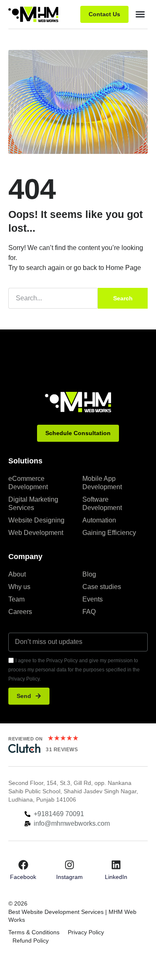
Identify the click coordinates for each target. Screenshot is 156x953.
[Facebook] (23, 865)
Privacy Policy (86, 932)
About (17, 574)
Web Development (35, 532)
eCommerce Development (28, 482)
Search (123, 298)
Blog (89, 574)
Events (92, 599)
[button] (140, 14)
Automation (99, 520)
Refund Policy (30, 940)
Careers (20, 611)
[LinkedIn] (116, 865)
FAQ (89, 611)
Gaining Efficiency (109, 532)
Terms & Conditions (33, 932)
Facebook (23, 877)
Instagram (69, 877)
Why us (19, 586)
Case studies (101, 586)
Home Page (123, 267)
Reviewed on (25, 738)
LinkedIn (116, 877)
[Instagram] (69, 865)
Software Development (102, 503)
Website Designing (36, 520)
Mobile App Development (102, 482)
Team (16, 599)
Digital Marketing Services (33, 503)
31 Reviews (62, 749)
